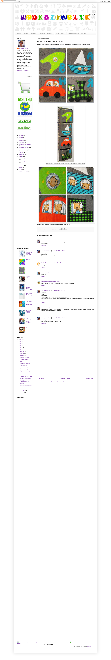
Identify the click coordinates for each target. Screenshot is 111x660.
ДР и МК (28, 327)
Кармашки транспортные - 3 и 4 (26, 375)
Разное (20, 164)
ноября (22, 353)
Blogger (89, 646)
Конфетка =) (29, 267)
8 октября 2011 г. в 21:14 (53, 281)
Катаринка (44, 281)
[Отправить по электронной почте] (59, 229)
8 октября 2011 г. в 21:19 (59, 290)
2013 (20, 345)
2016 (20, 339)
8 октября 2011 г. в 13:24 (57, 263)
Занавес (22, 383)
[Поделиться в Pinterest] (66, 229)
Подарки (21, 156)
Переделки (21, 154)
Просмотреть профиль (23, 70)
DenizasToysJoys (45, 263)
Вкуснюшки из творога (26, 371)
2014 (20, 343)
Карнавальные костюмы (25, 144)
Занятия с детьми (73, 33)
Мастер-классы (60, 33)
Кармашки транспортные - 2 (25, 381)
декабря (22, 351)
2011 (20, 350)
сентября (22, 390)
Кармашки (44, 231)
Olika (42, 272)
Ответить (43, 245)
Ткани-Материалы (23, 171)
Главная (18, 33)
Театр (20, 169)
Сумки (20, 167)
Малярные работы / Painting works (28, 312)
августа (22, 392)
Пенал (21, 361)
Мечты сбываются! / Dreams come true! (29, 252)
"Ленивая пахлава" (25, 359)
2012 (20, 348)
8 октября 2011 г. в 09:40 (52, 240)
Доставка (42, 33)
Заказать (33, 33)
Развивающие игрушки (24, 158)
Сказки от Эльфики (25, 363)
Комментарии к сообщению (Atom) (55, 381)
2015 (20, 341)
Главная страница (65, 378)
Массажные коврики (24, 147)
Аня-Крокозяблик (45, 250)
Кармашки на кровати (25, 369)
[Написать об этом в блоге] (61, 229)
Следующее (41, 378)
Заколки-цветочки (24, 357)
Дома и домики (22, 139)
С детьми (21, 165)
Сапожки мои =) (24, 373)
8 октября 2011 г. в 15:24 (50, 272)
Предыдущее (89, 378)
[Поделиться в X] (63, 229)
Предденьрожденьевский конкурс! (29, 303)
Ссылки (83, 33)
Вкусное (21, 135)
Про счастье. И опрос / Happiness (28, 320)
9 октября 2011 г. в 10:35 (59, 318)
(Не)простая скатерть (25, 378)
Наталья (43, 240)
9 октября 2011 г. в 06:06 (52, 307)
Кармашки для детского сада (24, 366)
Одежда (21, 152)
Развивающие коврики (24, 161)
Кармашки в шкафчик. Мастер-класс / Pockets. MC (29, 287)
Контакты (50, 33)
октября (22, 355)
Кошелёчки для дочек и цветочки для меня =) (26, 387)
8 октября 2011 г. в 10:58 (59, 250)
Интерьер (21, 140)
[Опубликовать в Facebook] (64, 229)
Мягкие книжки (22, 151)
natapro (43, 307)
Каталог (26, 33)
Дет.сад (21, 137)
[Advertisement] (65, 363)
